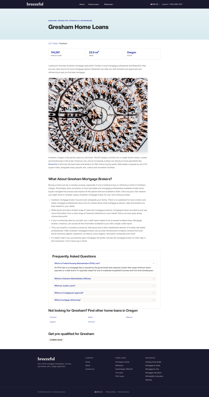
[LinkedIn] (160, 392)
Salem (90, 317)
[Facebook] (165, 392)
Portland (53, 317)
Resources (108, 4)
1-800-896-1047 (175, 4)
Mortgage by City (152, 369)
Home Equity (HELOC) (124, 369)
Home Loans (93, 4)
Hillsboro (129, 317)
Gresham (91, 322)
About (81, 4)
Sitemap (148, 380)
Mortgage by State (152, 365)
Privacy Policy (111, 392)
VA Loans (119, 373)
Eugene (53, 322)
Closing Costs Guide (153, 362)
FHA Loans (119, 376)
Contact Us (89, 369)
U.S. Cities (52, 43)
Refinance (119, 365)
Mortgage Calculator (153, 373)
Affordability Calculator (154, 376)
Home (87, 362)
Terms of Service (123, 392)
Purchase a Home (122, 362)
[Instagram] (169, 392)
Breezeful (52, 164)
